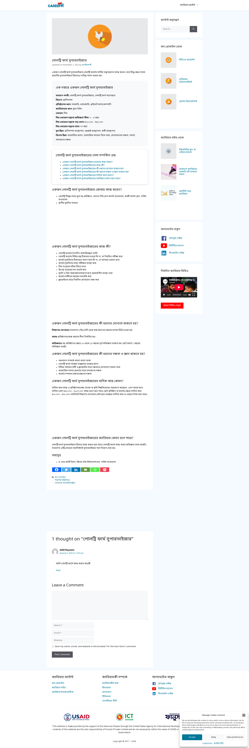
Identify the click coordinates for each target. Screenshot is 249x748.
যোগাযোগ (106, 692)
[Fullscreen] (193, 295)
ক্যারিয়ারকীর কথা (110, 683)
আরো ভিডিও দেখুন (172, 305)
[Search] (193, 29)
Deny (213, 737)
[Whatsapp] (95, 469)
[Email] (85, 469)
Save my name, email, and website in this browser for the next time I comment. (95, 646)
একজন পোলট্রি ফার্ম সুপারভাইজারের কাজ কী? (83, 165)
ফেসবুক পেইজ (175, 238)
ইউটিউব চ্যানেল (176, 245)
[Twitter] (66, 469)
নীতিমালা (106, 696)
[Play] (164, 295)
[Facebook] (56, 469)
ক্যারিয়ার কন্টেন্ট (187, 5)
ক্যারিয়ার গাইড (59, 687)
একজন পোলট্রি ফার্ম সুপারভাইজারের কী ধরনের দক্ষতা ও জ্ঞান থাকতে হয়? (95, 171)
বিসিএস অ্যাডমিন (187, 59)
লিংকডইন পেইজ (176, 253)
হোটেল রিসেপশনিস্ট (188, 101)
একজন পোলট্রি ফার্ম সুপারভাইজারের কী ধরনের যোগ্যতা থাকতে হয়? (93, 168)
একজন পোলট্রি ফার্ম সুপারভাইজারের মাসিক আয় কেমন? (88, 175)
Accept (192, 737)
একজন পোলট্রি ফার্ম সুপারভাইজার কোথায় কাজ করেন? (87, 162)
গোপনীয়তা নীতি (219, 743)
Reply (58, 570)
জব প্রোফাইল (60, 477)
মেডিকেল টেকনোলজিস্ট (185, 80)
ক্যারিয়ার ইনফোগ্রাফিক (62, 692)
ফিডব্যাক (106, 687)
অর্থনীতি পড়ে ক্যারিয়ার (185, 192)
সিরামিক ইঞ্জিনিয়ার (62, 480)
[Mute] (189, 295)
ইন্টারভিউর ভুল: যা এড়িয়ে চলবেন (187, 151)
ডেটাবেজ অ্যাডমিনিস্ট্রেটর (65, 483)
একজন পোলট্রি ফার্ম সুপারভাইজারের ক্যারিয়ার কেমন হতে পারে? (91, 178)
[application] (179, 287)
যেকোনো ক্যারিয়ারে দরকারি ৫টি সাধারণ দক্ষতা (188, 172)
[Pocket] (104, 469)
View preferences (235, 737)
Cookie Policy (207, 743)
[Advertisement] (100, 226)
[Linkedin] (75, 469)
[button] (244, 715)
